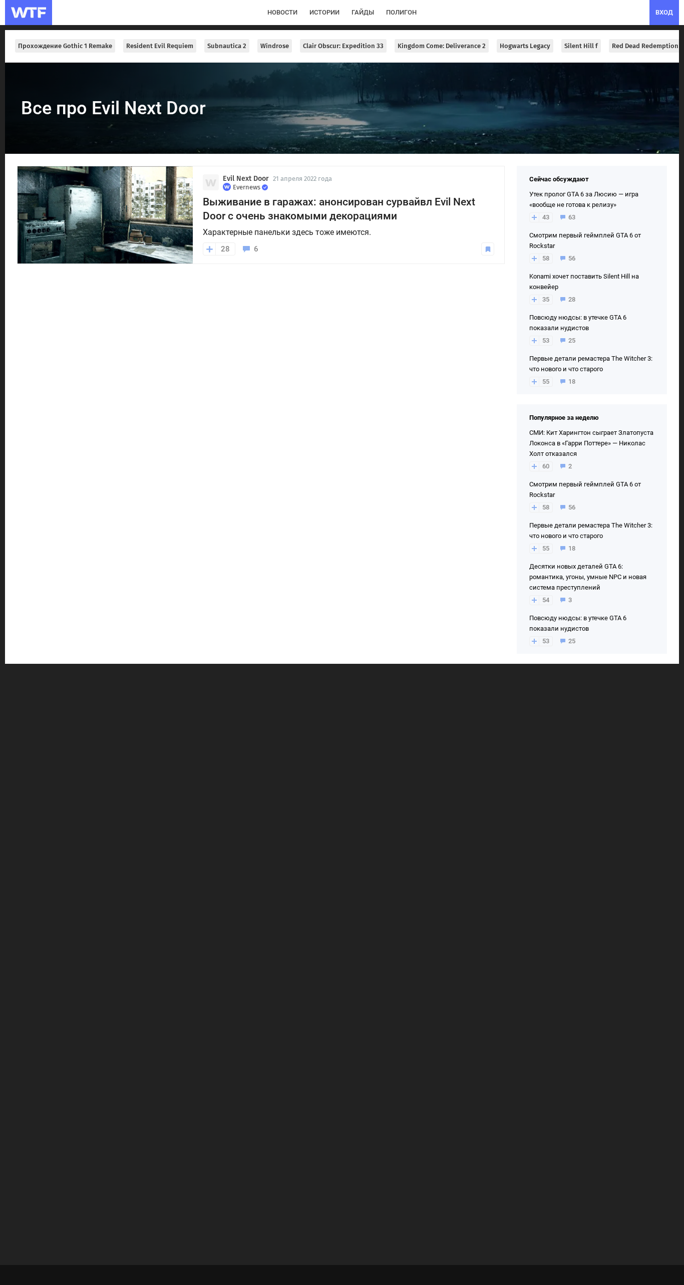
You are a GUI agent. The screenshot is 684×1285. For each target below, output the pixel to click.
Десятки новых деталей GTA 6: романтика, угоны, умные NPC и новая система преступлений (587, 577)
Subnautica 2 (226, 46)
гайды (363, 12)
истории (324, 12)
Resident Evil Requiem (159, 46)
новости (282, 12)
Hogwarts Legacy (525, 46)
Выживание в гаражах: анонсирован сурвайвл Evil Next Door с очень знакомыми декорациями (339, 209)
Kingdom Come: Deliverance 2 (442, 46)
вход (664, 12)
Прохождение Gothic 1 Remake (65, 46)
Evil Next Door (246, 178)
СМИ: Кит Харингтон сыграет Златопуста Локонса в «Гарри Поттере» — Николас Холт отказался (591, 443)
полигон (401, 12)
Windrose (274, 46)
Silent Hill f (581, 46)
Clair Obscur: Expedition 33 (343, 46)
